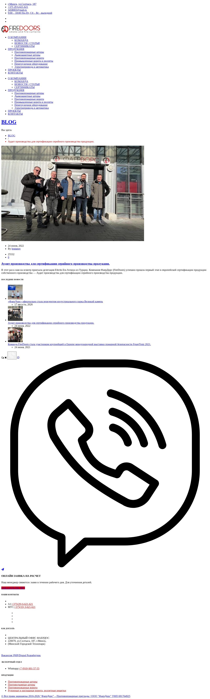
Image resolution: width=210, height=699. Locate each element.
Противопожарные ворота (29, 58)
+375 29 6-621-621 (18, 7)
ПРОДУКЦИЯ (16, 49)
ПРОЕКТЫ (14, 69)
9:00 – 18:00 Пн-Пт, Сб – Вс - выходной (30, 13)
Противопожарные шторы (29, 52)
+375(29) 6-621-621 (22, 604)
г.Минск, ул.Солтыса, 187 (22, 4)
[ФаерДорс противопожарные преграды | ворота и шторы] (20, 31)
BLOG (8, 122)
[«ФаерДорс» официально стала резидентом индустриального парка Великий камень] (15, 298)
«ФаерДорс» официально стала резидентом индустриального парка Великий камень (55, 301)
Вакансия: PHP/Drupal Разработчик (21, 655)
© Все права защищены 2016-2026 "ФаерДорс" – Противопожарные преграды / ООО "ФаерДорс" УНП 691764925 (65, 696)
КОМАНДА (21, 40)
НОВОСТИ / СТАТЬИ (27, 43)
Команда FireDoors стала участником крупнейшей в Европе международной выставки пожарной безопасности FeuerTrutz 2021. (79, 344)
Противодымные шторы (21, 684)
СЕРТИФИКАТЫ (24, 46)
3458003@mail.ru (17, 10)
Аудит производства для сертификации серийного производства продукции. (55, 263)
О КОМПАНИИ (17, 37)
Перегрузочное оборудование (31, 63)
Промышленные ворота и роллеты (33, 61)
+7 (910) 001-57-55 (29, 668)
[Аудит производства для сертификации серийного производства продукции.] (72, 240)
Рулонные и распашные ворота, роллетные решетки (37, 690)
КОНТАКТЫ (15, 72)
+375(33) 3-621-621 (24, 607)
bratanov (16, 248)
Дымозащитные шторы (27, 55)
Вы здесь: (6, 130)
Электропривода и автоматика (31, 66)
